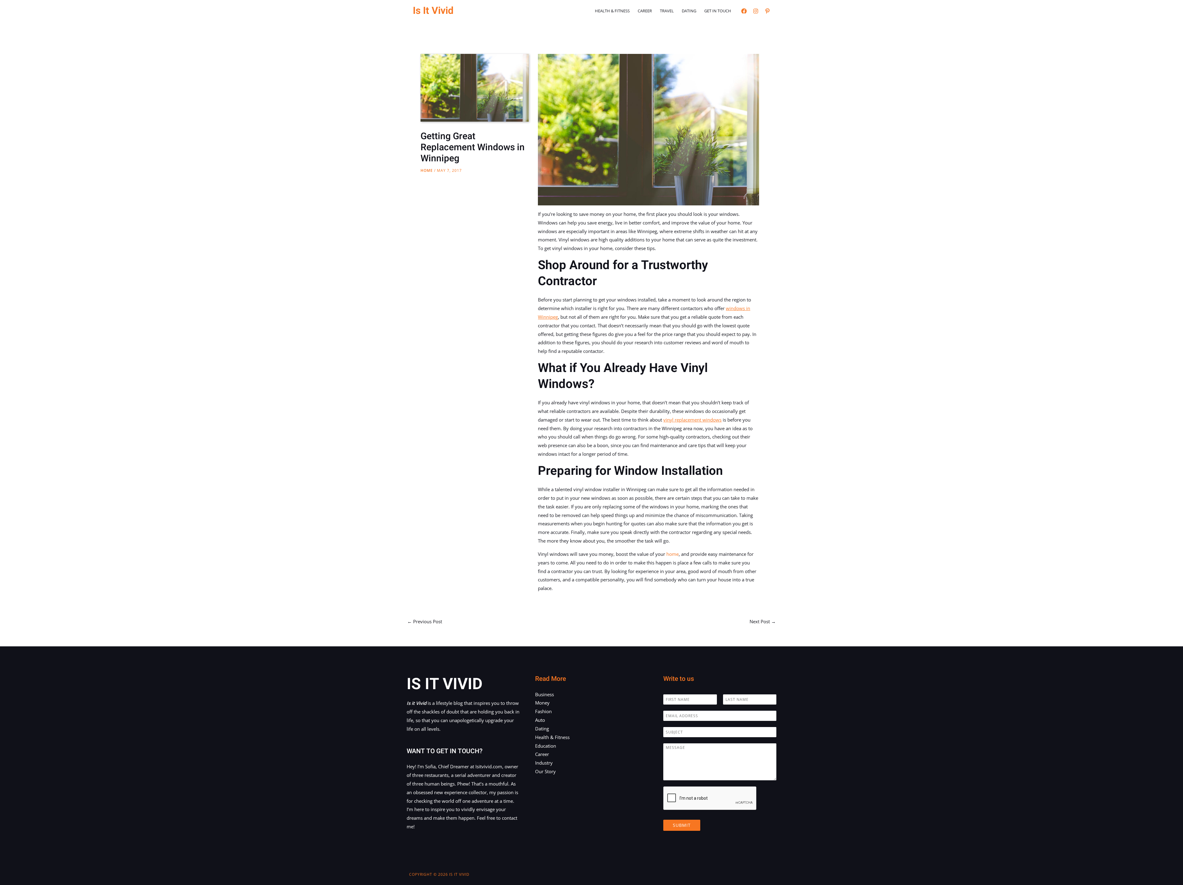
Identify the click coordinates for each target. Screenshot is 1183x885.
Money (542, 703)
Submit (682, 825)
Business (544, 694)
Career (645, 11)
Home (427, 170)
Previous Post (424, 621)
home (672, 554)
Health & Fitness (612, 11)
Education (545, 746)
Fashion (543, 711)
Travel (667, 11)
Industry (544, 763)
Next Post (763, 621)
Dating (689, 11)
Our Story (545, 771)
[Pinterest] (767, 11)
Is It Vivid (433, 10)
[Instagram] (755, 11)
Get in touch (717, 11)
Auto (540, 720)
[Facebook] (744, 11)
